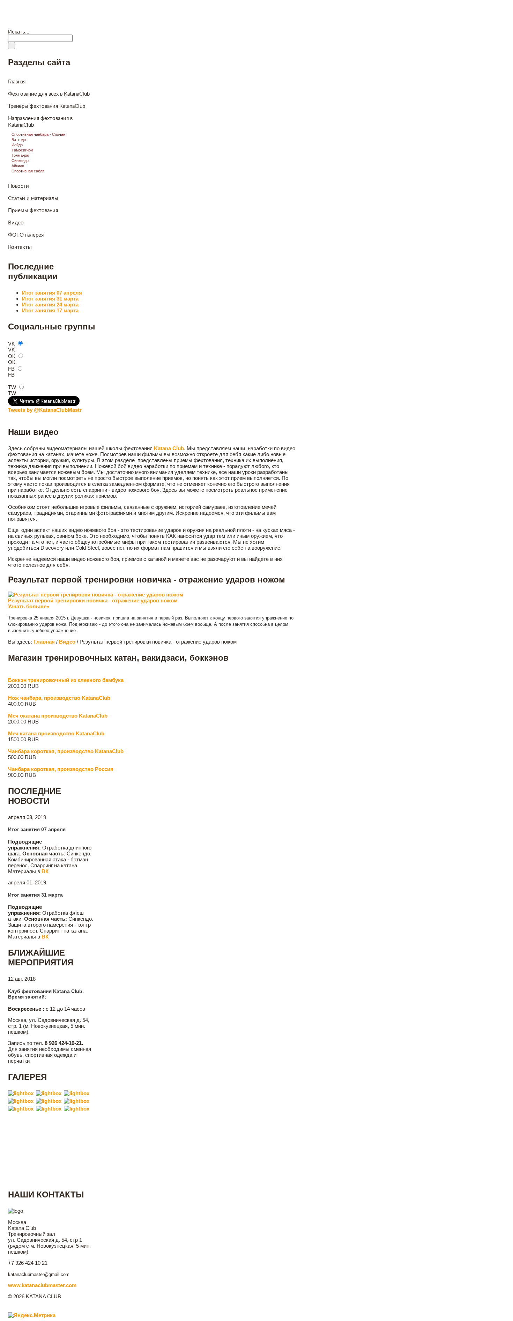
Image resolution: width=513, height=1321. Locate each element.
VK (11, 344)
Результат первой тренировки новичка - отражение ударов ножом (93, 600)
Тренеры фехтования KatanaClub (46, 106)
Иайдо (17, 145)
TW (12, 387)
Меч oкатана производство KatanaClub (57, 716)
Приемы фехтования (33, 210)
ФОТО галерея (26, 235)
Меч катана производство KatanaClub (56, 733)
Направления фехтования (114, 24)
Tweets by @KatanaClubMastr (45, 410)
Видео (72, 24)
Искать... (18, 32)
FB (11, 369)
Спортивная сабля (28, 171)
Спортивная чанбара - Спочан (38, 134)
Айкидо (18, 166)
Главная (20, 24)
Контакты (159, 24)
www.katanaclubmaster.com (42, 1285)
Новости (47, 24)
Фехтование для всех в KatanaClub (49, 94)
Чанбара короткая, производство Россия (60, 769)
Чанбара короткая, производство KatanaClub (66, 751)
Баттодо (19, 140)
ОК (11, 356)
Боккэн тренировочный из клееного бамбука (66, 680)
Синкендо (20, 160)
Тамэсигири (22, 150)
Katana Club (36, 8)
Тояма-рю (20, 155)
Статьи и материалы (33, 198)
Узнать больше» (28, 606)
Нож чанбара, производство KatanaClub (59, 698)
